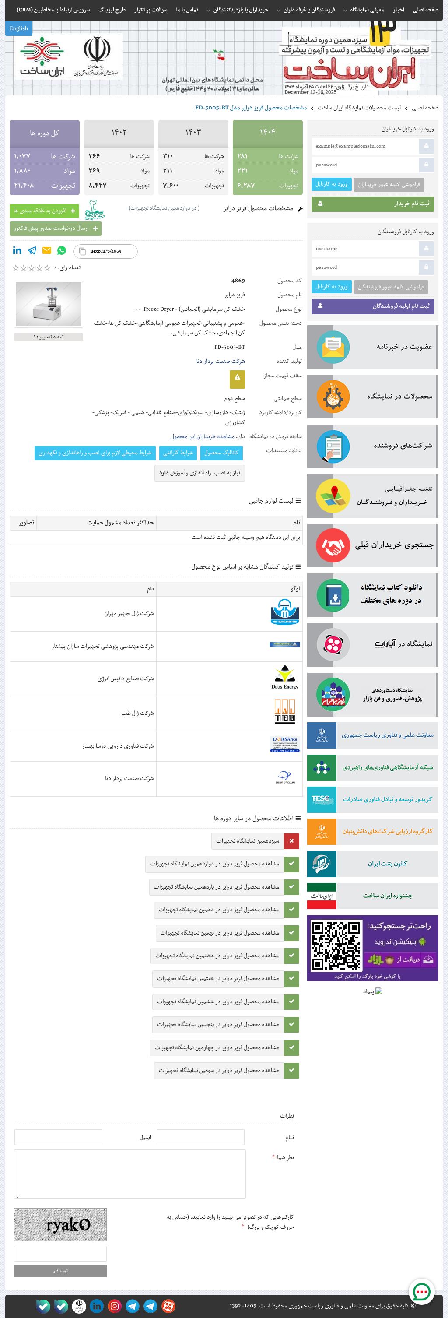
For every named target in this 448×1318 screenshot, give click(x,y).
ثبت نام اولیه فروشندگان (401, 306)
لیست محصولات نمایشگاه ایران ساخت (359, 108)
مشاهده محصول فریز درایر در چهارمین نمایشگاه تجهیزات (217, 1048)
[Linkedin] (17, 252)
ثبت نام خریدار (412, 204)
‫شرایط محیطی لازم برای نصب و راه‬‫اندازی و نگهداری (95, 453)
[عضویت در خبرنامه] (372, 349)
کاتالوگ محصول (221, 453)
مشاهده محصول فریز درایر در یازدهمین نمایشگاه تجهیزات (216, 887)
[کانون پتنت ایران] (372, 866)
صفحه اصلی (425, 108)
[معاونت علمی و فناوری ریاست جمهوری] (77, 1306)
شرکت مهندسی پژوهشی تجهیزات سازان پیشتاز (103, 646)
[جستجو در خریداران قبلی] (372, 547)
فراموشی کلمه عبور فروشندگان (391, 287)
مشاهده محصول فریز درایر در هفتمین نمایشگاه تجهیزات (218, 979)
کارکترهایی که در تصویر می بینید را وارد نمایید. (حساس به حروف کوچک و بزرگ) (230, 1222)
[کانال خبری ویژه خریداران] (131, 1306)
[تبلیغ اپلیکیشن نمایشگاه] (372, 950)
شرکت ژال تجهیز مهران (129, 614)
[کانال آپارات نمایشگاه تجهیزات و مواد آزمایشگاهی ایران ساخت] (372, 646)
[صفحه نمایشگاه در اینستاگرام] (113, 1306)
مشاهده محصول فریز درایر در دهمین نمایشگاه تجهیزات (219, 910)
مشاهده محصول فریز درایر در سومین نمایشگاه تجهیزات (219, 1070)
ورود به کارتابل (331, 184)
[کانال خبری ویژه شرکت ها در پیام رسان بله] (41, 1306)
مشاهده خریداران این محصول (202, 437)
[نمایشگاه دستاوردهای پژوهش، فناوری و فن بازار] (372, 696)
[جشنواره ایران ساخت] (372, 898)
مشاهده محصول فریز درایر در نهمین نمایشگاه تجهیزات (220, 933)
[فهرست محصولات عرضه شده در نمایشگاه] (372, 398)
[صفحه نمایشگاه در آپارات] (167, 1306)
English (19, 29)
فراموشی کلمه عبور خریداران (389, 185)
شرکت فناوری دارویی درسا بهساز (118, 746)
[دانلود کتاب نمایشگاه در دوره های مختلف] (372, 597)
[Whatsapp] (61, 252)
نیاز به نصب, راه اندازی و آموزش (199, 473)
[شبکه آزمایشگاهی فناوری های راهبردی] (372, 769)
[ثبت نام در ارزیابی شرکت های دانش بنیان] (372, 833)
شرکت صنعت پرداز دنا (220, 361)
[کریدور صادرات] (372, 801)
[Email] (46, 252)
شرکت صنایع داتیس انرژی (126, 679)
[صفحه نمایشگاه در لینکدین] (95, 1306)
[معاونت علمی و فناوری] (372, 737)
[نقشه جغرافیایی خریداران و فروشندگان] (372, 497)
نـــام (289, 1137)
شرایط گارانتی (178, 453)
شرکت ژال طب (138, 713)
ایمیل (145, 1137)
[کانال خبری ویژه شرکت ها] (149, 1306)
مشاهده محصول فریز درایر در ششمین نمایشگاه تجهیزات (218, 1002)
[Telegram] (31, 252)
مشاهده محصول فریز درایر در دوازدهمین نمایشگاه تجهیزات (214, 864)
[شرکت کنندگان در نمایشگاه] (372, 448)
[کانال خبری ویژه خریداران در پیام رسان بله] (59, 1306)
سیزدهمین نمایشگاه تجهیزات (247, 841)
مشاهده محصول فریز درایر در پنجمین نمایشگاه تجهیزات (218, 1025)
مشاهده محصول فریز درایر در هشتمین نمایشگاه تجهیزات (217, 956)
